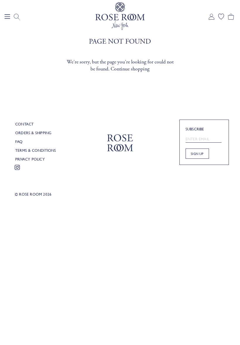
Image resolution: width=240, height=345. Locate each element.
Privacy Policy (30, 159)
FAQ (19, 141)
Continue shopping (130, 69)
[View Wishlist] (221, 16)
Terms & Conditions (35, 150)
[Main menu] (7, 17)
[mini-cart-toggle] (231, 16)
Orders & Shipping (33, 132)
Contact (24, 124)
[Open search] (17, 17)
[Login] (211, 16)
